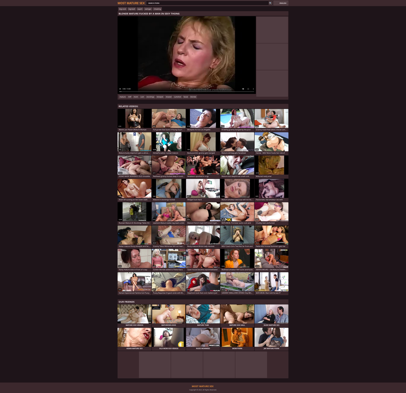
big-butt (132, 9)
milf (129, 97)
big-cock (122, 9)
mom (136, 97)
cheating (157, 9)
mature (123, 97)
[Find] (270, 3)
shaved (168, 97)
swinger (148, 9)
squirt (140, 9)
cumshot (177, 97)
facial (186, 97)
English (283, 3)
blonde (193, 97)
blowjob (160, 97)
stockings (150, 97)
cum (142, 97)
